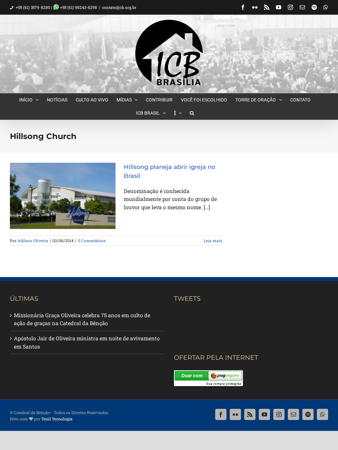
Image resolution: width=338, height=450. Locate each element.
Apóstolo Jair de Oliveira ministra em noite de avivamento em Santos (87, 342)
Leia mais (213, 240)
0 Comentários (92, 240)
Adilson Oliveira (32, 240)
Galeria (68, 186)
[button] (192, 113)
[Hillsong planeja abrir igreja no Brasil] (63, 196)
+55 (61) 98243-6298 (78, 7)
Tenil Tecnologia (57, 418)
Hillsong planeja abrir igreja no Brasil (57, 186)
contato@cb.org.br (119, 7)
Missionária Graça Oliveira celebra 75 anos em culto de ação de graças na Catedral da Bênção (82, 319)
